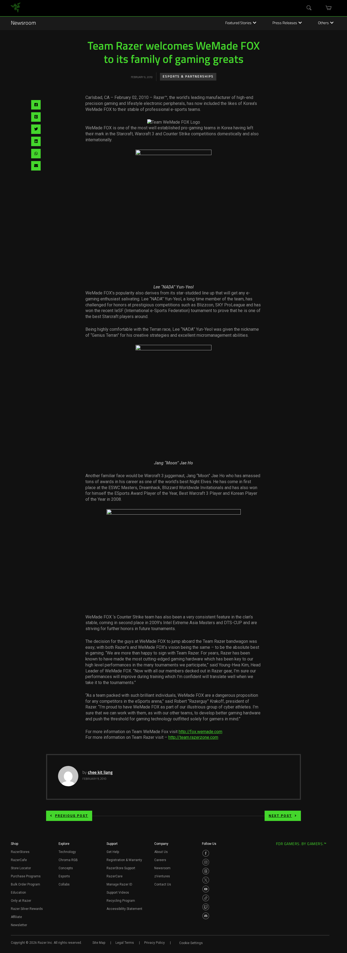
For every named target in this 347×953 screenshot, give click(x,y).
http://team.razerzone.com (193, 737)
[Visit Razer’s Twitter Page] (206, 880)
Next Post (280, 816)
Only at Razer (21, 901)
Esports (64, 876)
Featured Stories (238, 23)
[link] (15, 8)
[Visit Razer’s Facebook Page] (206, 853)
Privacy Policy (154, 943)
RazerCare (115, 876)
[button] (14, 845)
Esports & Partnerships (188, 76)
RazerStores (20, 852)
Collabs (64, 884)
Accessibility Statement (124, 909)
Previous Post (71, 816)
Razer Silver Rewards (27, 909)
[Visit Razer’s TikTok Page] (206, 898)
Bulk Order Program (25, 884)
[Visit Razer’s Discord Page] (206, 916)
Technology (67, 852)
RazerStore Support (121, 868)
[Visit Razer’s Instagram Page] (206, 862)
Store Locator (21, 868)
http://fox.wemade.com (200, 731)
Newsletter (19, 925)
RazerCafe (19, 860)
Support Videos (118, 892)
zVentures (162, 876)
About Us (161, 852)
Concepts (66, 868)
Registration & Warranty (124, 860)
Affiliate (16, 917)
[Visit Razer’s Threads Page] (206, 871)
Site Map (98, 943)
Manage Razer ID (119, 884)
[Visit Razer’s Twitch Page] (206, 907)
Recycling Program (121, 901)
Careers (160, 860)
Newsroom (23, 23)
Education (18, 892)
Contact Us (162, 884)
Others (323, 23)
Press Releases (284, 23)
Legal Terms (124, 943)
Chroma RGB (68, 860)
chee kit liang (100, 773)
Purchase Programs (26, 876)
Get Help (113, 852)
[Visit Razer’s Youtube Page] (206, 889)
